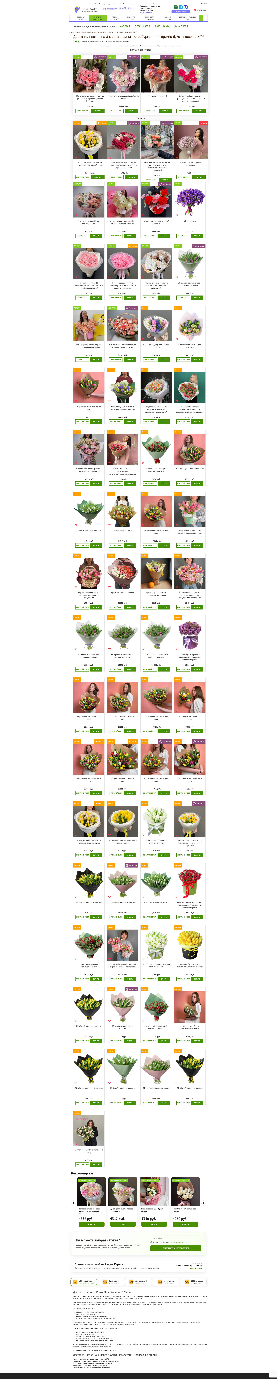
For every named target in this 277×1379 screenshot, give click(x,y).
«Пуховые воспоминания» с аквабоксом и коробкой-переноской (156, 285)
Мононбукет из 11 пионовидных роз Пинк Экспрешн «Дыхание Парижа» (90, 98)
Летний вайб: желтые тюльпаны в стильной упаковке (122, 841)
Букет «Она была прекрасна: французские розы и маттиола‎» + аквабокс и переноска (191, 98)
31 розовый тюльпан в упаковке (156, 1088)
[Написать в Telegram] (181, 7)
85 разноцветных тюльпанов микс (89, 779)
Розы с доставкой (114, 18)
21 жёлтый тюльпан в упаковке (190, 1088)
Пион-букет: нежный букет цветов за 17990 (89, 222)
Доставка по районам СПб (187, 18)
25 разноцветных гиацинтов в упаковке (189, 346)
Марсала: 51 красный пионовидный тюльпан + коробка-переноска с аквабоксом (190, 409)
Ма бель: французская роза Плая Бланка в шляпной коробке (122, 222)
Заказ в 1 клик (82, 111)
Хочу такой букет (82, 177)
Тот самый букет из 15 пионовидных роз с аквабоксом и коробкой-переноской (89, 285)
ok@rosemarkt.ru (147, 12)
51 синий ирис (190, 221)
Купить (98, 111)
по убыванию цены (112, 42)
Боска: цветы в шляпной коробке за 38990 (124, 97)
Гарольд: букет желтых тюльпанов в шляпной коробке (190, 965)
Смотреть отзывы (195, 1269)
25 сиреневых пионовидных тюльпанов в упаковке (88, 655)
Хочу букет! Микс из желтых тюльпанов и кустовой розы (90, 163)
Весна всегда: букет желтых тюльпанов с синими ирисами (122, 408)
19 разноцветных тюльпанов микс (190, 779)
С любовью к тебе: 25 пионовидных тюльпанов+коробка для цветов (122, 471)
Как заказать (147, 4)
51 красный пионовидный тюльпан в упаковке (88, 965)
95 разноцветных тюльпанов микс (122, 717)
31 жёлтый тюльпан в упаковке (89, 902)
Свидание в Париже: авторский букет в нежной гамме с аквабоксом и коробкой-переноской (157, 166)
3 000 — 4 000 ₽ (142, 26)
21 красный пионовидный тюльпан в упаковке (156, 469)
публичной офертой (177, 1242)
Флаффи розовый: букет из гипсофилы (191, 163)
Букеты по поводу (131, 18)
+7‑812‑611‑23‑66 (147, 8)
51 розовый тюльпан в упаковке (122, 902)
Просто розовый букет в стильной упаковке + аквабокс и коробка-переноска (122, 285)
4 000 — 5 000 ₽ (162, 26)
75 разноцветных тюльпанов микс (156, 717)
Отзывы (125, 4)
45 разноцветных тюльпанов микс (156, 779)
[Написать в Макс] (186, 7)
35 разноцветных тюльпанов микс (122, 779)
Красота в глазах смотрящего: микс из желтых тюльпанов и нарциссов (190, 843)
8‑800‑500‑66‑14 (146, 10)
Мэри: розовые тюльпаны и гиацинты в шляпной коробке (190, 531)
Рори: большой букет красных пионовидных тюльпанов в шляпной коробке (189, 905)
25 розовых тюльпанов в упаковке (122, 1027)
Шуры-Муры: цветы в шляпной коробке (156, 222)
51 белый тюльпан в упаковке (88, 530)
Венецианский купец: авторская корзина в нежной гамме (122, 346)
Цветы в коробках (168, 18)
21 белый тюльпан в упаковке (122, 1088)
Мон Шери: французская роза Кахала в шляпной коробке (88, 346)
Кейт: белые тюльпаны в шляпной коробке (156, 841)
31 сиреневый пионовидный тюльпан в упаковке (156, 655)
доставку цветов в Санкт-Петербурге (92, 1322)
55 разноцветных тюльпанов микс (89, 717)
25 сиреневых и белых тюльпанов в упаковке (189, 1027)
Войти (204, 4)
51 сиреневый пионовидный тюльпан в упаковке (122, 655)
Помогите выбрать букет (176, 1248)
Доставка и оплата (114, 4)
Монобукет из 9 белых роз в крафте (185, 1210)
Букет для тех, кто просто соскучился (121, 1210)
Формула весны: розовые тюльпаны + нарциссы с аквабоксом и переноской (156, 409)
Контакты (156, 4)
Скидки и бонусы (135, 4)
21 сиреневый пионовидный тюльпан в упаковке (189, 284)
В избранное (201, 10)
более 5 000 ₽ (181, 26)
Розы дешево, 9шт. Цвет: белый (152, 1210)
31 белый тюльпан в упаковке (156, 902)
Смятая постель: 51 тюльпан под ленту (89, 1151)
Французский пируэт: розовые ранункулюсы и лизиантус (88, 469)
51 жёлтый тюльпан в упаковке (89, 1026)
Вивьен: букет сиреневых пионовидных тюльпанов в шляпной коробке (190, 657)
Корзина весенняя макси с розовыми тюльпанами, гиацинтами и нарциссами (190, 595)
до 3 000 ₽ (125, 26)
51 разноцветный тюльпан (122, 530)
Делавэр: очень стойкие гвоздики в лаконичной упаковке (89, 1211)
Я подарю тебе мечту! (157, 96)
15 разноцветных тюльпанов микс (190, 717)
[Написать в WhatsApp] (176, 7)
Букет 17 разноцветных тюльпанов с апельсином (156, 593)
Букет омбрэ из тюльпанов (122, 592)
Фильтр (76, 42)
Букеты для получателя (149, 18)
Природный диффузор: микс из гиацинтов (156, 346)
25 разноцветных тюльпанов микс (89, 408)
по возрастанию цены (97, 42)
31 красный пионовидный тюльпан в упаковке (156, 1027)
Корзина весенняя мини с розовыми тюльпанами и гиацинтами (88, 595)
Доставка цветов (80, 18)
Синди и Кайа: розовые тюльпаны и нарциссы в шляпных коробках (122, 965)
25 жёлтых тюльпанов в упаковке (89, 1088)
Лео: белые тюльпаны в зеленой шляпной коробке (156, 965)
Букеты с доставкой (97, 18)
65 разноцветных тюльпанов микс (156, 531)
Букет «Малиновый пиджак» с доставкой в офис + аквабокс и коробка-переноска (123, 165)
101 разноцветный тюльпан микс (190, 468)
